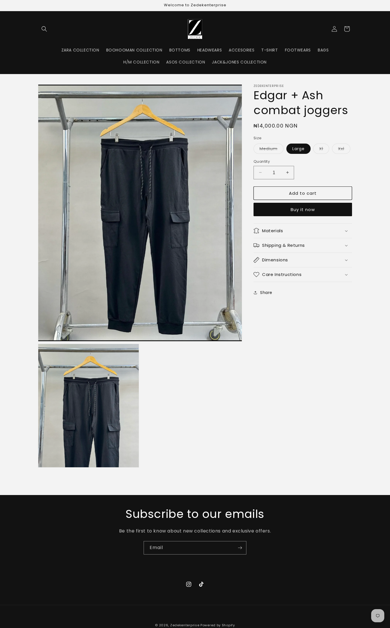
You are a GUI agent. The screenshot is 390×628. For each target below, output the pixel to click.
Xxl (344, 149)
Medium (272, 149)
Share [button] (266, 292)
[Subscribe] (240, 548)
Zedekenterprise (185, 625)
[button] (44, 29)
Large (298, 148)
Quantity (262, 161)
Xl (324, 149)
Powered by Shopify (217, 625)
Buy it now (303, 209)
